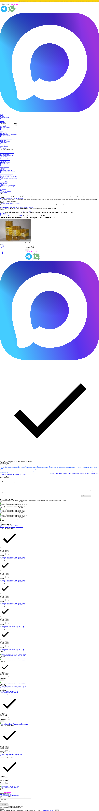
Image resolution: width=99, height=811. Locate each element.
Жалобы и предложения (4, 117)
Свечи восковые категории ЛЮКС (15, 215)
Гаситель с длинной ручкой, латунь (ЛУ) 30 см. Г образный (11, 527)
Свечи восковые (3, 148)
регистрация (4, 2)
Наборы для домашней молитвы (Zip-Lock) (8, 186)
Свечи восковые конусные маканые (7, 153)
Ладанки (1, 177)
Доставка (2, 116)
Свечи (1, 147)
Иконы (1, 138)
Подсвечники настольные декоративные (7, 171)
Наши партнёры (3, 214)
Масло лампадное (3, 161)
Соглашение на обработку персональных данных (9, 795)
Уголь (1, 164)
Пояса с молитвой (3, 183)
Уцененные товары (3, 192)
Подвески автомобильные (5, 162)
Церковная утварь (3, 136)
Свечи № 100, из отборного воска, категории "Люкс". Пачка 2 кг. (12, 604)
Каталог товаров (3, 122)
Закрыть (2, 808)
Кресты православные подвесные (6, 174)
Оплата (1, 115)
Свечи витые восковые (4, 157)
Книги (1, 190)
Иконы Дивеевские (3, 140)
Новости (1, 119)
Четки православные (4, 182)
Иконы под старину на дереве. (6, 139)
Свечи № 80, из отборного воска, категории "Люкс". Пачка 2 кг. (12, 627)
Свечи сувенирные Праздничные (6, 158)
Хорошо (57, 810)
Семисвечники (3, 132)
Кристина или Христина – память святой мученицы (10, 203)
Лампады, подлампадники (5, 135)
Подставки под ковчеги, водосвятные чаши (8, 134)
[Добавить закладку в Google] (69, 473)
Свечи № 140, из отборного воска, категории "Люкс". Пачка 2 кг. (12, 558)
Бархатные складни (3, 142)
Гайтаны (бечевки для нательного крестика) (8, 178)
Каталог (1, 112)
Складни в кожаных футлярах (6, 143)
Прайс (1, 118)
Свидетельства (3, 189)
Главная (1, 215)
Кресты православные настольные (6, 172)
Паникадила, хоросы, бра (5, 127)
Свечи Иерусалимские (4, 154)
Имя (3, 493)
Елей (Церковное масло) (4, 167)
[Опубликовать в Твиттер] (93, 473)
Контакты (2, 121)
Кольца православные (4, 179)
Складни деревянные (4, 146)
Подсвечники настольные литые (6, 170)
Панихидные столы (3, 133)
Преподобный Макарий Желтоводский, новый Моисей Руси (11, 198)
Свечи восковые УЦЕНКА (5, 160)
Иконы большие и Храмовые (5, 129)
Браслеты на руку (3, 181)
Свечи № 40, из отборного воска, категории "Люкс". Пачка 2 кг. (12, 655)
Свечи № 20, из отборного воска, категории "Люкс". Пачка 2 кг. (12, 683)
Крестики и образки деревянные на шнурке (8, 176)
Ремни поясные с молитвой (5, 191)
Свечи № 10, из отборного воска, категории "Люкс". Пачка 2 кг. (12, 687)
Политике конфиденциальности (48, 810)
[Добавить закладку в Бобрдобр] (81, 473)
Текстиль (1, 184)
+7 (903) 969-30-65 (13, 4)
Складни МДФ (3, 144)
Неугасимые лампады (4, 163)
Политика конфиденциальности (6, 794)
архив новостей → (3, 213)
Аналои (1, 131)
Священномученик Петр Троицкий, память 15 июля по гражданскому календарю (15, 211)
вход (1, 2)
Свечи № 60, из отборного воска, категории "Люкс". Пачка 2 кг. (12, 650)
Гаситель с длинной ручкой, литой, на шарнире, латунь (10, 755)
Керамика (2, 169)
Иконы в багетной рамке (5, 141)
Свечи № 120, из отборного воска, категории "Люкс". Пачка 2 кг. (12, 581)
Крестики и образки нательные (6, 175)
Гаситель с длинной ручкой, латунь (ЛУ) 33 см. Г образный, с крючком (14, 724)
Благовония (2, 168)
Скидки (1, 114)
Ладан (1, 165)
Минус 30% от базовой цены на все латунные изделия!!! (28, 1)
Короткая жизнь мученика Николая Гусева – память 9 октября (12, 194)
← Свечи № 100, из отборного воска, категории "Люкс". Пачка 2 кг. (13, 474)
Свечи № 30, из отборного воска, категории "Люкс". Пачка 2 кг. (12, 660)
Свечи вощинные (3, 156)
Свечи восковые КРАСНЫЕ (5, 151)
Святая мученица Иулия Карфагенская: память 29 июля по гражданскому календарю (16, 207)
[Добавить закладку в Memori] (56, 473)
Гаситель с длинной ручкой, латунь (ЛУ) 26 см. (9, 787)
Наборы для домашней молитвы (6, 155)
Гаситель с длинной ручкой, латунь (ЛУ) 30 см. (9, 692)
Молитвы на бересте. (4, 187)
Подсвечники (2, 128)
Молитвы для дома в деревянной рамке (7, 185)
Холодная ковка (3, 126)
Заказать (4, 804)
